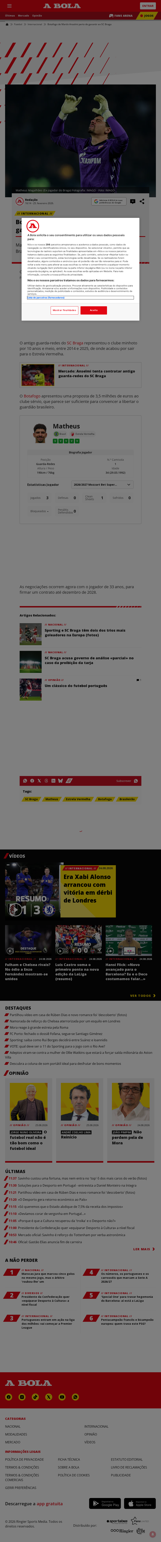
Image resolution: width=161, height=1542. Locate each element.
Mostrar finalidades (64, 310)
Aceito (94, 310)
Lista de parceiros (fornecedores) (46, 297)
